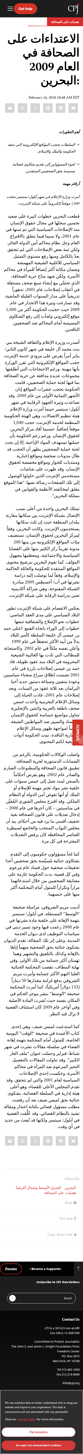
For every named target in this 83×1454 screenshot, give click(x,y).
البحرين (70, 1188)
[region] (41, 1422)
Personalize (38, 1432)
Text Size (66, 1219)
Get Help (25, 8)
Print (69, 1203)
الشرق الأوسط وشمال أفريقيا (38, 1188)
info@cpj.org (71, 1383)
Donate (11, 1268)
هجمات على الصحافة (65, 22)
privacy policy (27, 1419)
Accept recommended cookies (38, 1445)
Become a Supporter (46, 1269)
